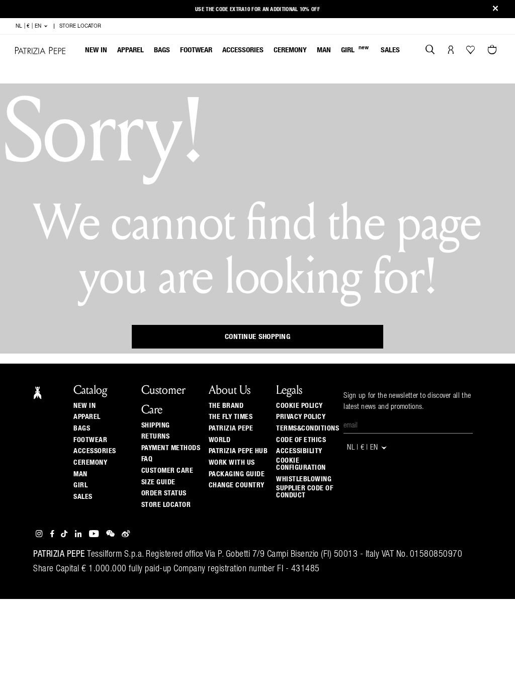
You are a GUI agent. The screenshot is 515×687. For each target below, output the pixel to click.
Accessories (243, 50)
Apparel (130, 50)
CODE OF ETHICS (301, 440)
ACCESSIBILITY (299, 451)
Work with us (232, 462)
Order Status (164, 493)
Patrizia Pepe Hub (238, 451)
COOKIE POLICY (299, 405)
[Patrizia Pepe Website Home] (40, 50)
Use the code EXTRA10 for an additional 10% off (257, 9)
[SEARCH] (430, 51)
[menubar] (242, 51)
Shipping (155, 425)
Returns (155, 436)
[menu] (242, 51)
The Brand (226, 405)
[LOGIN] (451, 51)
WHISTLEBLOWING (303, 479)
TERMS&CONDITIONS (307, 428)
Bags (162, 50)
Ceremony (290, 50)
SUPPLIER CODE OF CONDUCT (304, 492)
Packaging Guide (237, 474)
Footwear (196, 50)
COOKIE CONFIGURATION (301, 464)
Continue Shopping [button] (257, 336)
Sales (390, 50)
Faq (147, 459)
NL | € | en (29, 26)
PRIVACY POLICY (300, 416)
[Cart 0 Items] (493, 51)
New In (96, 50)
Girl (355, 49)
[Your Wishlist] (471, 52)
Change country (237, 485)
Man (324, 50)
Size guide (158, 482)
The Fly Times (231, 416)
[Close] (495, 9)
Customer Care (167, 470)
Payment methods (171, 448)
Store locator (166, 504)
